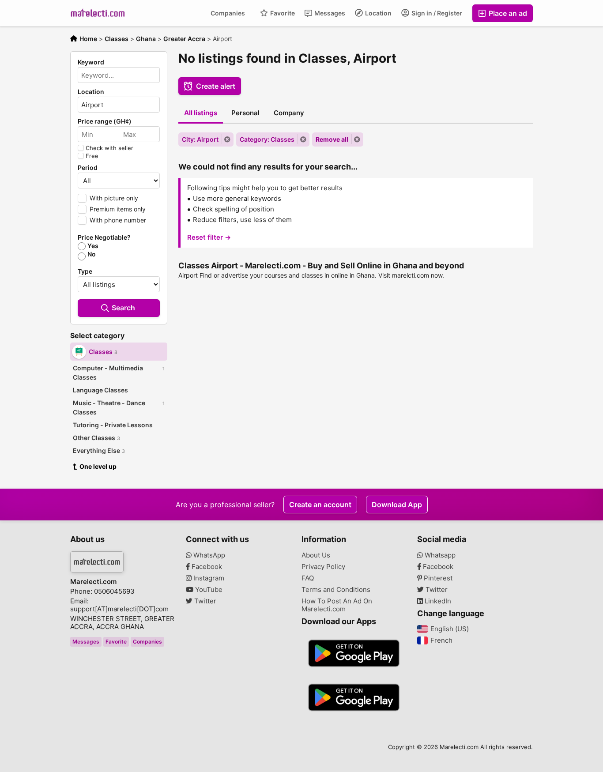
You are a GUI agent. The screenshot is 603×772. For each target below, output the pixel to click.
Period (88, 167)
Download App (397, 504)
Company (289, 113)
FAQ (308, 578)
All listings (200, 113)
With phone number (118, 220)
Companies (228, 13)
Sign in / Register (436, 13)
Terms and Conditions (336, 590)
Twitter (204, 601)
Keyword (91, 62)
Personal (245, 113)
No (91, 254)
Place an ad (507, 13)
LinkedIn (437, 601)
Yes (92, 245)
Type (85, 271)
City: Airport (200, 139)
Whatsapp (439, 555)
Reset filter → (209, 237)
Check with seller (109, 148)
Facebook (206, 567)
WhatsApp (208, 555)
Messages (329, 13)
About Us (316, 555)
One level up (98, 466)
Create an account (320, 504)
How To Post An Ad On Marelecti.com (337, 605)
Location (378, 13)
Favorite (282, 13)
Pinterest (437, 578)
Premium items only (118, 209)
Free (92, 156)
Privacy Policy (323, 567)
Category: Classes (267, 139)
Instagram (208, 578)
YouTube (207, 590)
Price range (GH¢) (105, 121)
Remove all (332, 139)
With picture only (114, 198)
